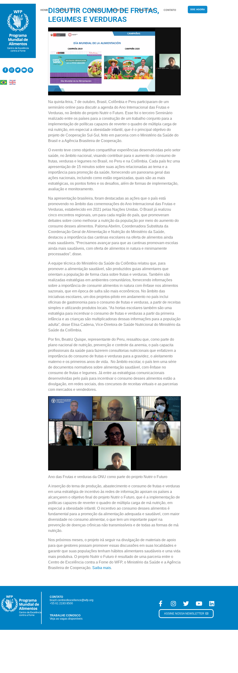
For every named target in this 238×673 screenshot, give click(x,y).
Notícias (95, 10)
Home (44, 10)
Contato (170, 10)
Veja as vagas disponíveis (66, 618)
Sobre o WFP (67, 10)
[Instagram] (11, 70)
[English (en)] (12, 82)
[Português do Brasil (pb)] (3, 82)
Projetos (118, 10)
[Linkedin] (30, 70)
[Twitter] (18, 70)
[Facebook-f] (5, 70)
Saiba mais (101, 568)
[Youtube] (24, 70)
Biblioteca (146, 10)
